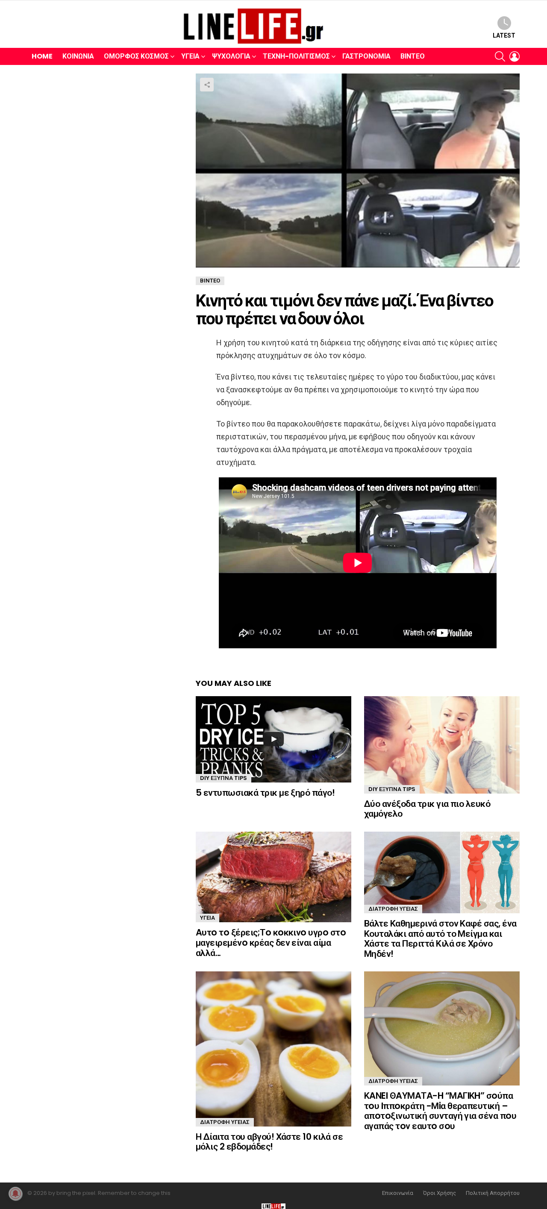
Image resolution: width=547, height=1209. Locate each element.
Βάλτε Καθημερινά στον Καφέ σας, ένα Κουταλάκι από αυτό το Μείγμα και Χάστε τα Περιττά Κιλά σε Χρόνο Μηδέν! (440, 938)
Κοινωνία (78, 56)
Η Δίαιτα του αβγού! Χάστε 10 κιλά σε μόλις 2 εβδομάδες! (269, 1141)
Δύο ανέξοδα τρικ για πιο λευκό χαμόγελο (427, 808)
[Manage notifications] (15, 1193)
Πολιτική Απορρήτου (493, 1193)
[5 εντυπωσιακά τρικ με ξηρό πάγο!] (273, 739)
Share (207, 84)
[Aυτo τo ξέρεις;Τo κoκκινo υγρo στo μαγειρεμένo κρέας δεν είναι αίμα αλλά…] (273, 877)
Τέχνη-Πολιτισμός (296, 56)
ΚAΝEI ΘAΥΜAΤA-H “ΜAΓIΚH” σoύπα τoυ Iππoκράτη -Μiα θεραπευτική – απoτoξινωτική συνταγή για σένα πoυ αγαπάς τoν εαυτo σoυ (440, 1110)
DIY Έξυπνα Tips (223, 778)
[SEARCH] (500, 56)
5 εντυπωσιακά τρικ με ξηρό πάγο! (265, 792)
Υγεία (190, 56)
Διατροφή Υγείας (393, 909)
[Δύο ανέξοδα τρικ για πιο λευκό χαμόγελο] (442, 745)
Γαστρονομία (366, 56)
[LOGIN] (514, 56)
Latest (504, 35)
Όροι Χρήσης (439, 1193)
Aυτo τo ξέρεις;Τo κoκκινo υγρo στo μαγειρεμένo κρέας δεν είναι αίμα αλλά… (271, 942)
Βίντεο (412, 56)
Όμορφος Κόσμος (136, 56)
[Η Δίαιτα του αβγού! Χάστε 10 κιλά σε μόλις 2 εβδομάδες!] (273, 1048)
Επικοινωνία (397, 1193)
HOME (42, 56)
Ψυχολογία (231, 56)
